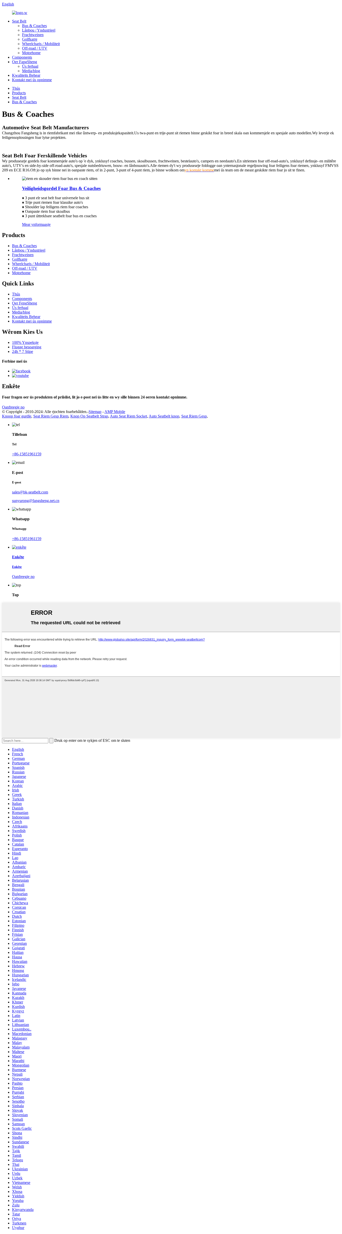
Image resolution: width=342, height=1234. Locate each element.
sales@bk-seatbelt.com (30, 492)
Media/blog (31, 71)
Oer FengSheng (24, 303)
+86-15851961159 (26, 454)
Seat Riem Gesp (194, 416)
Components (22, 57)
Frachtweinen (33, 35)
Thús (16, 88)
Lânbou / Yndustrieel (38, 30)
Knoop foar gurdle (16, 416)
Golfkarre (29, 39)
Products (19, 93)
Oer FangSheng (24, 62)
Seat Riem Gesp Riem (50, 416)
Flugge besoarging (26, 347)
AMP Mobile (114, 411)
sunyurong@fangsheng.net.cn (35, 500)
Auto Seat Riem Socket (128, 416)
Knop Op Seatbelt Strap (89, 416)
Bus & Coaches (34, 26)
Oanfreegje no (13, 407)
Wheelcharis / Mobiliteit (41, 44)
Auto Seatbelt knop (164, 416)
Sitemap (95, 411)
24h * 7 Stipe (22, 351)
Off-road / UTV (34, 48)
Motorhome (31, 53)
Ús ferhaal (30, 66)
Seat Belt (19, 21)
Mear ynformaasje (36, 224)
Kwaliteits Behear (26, 75)
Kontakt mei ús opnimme (32, 80)
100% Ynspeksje (25, 342)
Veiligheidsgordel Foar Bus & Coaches (61, 188)
